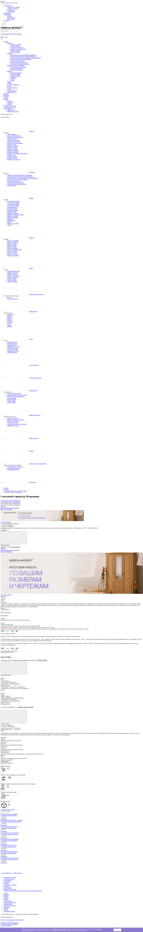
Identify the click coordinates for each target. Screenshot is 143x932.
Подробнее (4, 819)
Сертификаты (11, 11)
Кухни (9, 86)
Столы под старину (12, 349)
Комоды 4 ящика (12, 246)
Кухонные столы (12, 342)
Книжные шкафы (15, 76)
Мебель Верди (11, 92)
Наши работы (11, 19)
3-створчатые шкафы (13, 204)
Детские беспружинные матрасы (20, 64)
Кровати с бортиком (13, 150)
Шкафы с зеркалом (12, 216)
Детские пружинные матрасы (19, 62)
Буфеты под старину (13, 223)
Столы (9, 89)
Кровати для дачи (12, 158)
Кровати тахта (11, 155)
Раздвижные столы (12, 348)
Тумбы (9, 83)
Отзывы (9, 16)
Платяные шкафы (12, 208)
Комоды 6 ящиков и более (14, 249)
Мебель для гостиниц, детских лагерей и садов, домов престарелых (23, 890)
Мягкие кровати (15, 52)
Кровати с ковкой (16, 50)
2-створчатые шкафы (13, 202)
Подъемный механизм (17, 68)
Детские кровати (15, 46)
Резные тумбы (11, 401)
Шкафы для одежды (13, 213)
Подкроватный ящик (16, 70)
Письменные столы (9, 105)
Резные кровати (11, 399)
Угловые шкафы (15, 74)
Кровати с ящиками (12, 152)
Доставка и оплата (12, 8)
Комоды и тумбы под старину (15, 419)
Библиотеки (10, 314)
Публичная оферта (6, 925)
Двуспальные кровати (13, 140)
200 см (8, 696)
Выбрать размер (42, 660)
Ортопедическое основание (18, 67)
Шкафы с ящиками (12, 217)
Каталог (6, 41)
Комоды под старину (13, 255)
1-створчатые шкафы (13, 201)
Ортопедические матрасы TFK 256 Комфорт (23, 55)
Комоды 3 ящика (12, 245)
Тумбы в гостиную (12, 272)
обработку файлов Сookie (60, 929)
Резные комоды (11, 398)
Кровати (9, 43)
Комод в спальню (12, 252)
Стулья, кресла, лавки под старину (17, 424)
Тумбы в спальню (12, 274)
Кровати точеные (12, 147)
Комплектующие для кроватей (15, 65)
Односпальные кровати (14, 135)
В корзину (4, 530)
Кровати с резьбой (16, 44)
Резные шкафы (11, 402)
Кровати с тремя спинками (18, 49)
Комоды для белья (12, 251)
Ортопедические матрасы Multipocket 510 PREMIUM (26, 58)
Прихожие (13, 77)
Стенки (13, 80)
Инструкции (10, 10)
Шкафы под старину (13, 425)
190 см (3, 696)
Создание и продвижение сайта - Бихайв (12, 920)
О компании (7, 14)
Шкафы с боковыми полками (15, 214)
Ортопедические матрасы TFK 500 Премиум (23, 56)
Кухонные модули (12, 87)
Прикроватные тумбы (13, 271)
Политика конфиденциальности (10, 922)
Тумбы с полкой (11, 280)
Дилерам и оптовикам (10, 885)
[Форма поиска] (4, 24)
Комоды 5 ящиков (12, 248)
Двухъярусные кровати (17, 47)
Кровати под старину (13, 421)
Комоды (9, 81)
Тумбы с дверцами (12, 277)
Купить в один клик (15, 547)
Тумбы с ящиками (12, 281)
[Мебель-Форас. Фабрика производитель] (71, 28)
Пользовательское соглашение (9, 924)
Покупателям (8, 5)
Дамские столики (12, 352)
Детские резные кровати (14, 393)
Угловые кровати (12, 156)
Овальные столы (12, 345)
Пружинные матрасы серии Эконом (21, 59)
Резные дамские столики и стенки (17, 395)
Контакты (7, 20)
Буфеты (13, 78)
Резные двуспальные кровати (15, 396)
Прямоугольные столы (13, 346)
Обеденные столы (12, 343)
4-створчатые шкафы (13, 205)
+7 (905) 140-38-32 (16, 34)
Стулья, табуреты (12, 90)
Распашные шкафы (16, 73)
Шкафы (9, 71)
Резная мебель (8, 108)
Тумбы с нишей (11, 278)
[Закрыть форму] (14, 537)
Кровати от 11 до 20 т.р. (14, 159)
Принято (117, 930)
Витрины (10, 317)
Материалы (7, 13)
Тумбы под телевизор (13, 275)
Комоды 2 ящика (12, 243)
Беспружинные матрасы (17, 61)
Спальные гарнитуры (13, 84)
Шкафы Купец (11, 220)
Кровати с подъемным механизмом (17, 153)
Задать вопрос (5, 761)
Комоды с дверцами (13, 240)
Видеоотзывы (11, 17)
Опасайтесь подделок (10, 889)
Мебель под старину (13, 111)
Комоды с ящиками (12, 242)
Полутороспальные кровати (15, 137)
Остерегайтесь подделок (7, 809)
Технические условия (13, 7)
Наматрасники (11, 185)
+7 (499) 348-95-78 (6, 34)
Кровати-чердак (11, 144)
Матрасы (9, 53)
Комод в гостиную (12, 254)
